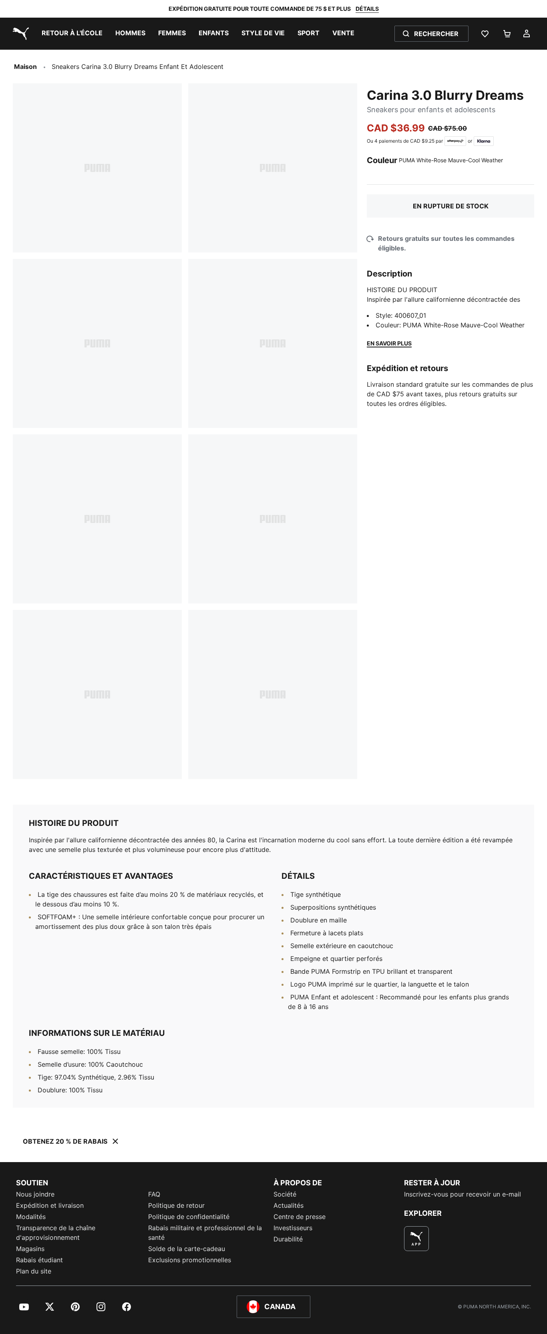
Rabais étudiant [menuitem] (39, 1260)
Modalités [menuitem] (31, 1217)
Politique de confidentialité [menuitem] (188, 1217)
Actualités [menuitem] (289, 1205)
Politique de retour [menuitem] (176, 1205)
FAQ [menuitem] (154, 1194)
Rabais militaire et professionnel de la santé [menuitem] (205, 1232)
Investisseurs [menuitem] (293, 1228)
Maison (25, 67)
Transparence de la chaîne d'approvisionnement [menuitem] (55, 1232)
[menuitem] (72, 33)
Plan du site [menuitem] (33, 1271)
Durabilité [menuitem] (288, 1239)
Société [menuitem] (285, 1194)
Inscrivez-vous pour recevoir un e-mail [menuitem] (462, 1194)
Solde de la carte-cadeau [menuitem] (186, 1249)
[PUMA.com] (19, 34)
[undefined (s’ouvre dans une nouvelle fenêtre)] (416, 1238)
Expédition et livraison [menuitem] (50, 1205)
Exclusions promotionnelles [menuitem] (189, 1260)
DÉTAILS (367, 8)
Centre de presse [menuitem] (300, 1217)
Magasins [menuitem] (30, 1249)
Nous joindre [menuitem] (35, 1194)
